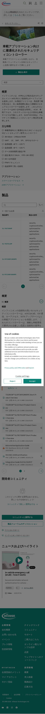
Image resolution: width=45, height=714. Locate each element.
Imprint (31, 368)
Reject (12, 381)
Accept (32, 381)
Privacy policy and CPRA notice (15, 368)
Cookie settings (22, 376)
